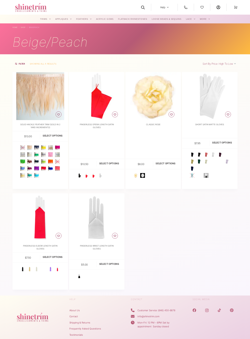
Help (162, 7)
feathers (82, 19)
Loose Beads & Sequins (166, 19)
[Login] (218, 7)
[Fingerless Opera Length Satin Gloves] (97, 96)
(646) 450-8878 (166, 310)
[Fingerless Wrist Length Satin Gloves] (97, 217)
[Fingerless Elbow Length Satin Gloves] (40, 217)
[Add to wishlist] (58, 114)
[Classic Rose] (153, 96)
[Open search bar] (143, 7)
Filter (22, 64)
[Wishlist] (202, 7)
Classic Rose (153, 124)
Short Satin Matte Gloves (209, 124)
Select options (53, 135)
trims (43, 19)
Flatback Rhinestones (132, 19)
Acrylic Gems (104, 19)
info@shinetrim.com (148, 316)
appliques (61, 19)
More (203, 19)
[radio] (22, 147)
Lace (189, 19)
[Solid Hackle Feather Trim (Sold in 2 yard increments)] (40, 96)
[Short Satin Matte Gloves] (210, 96)
